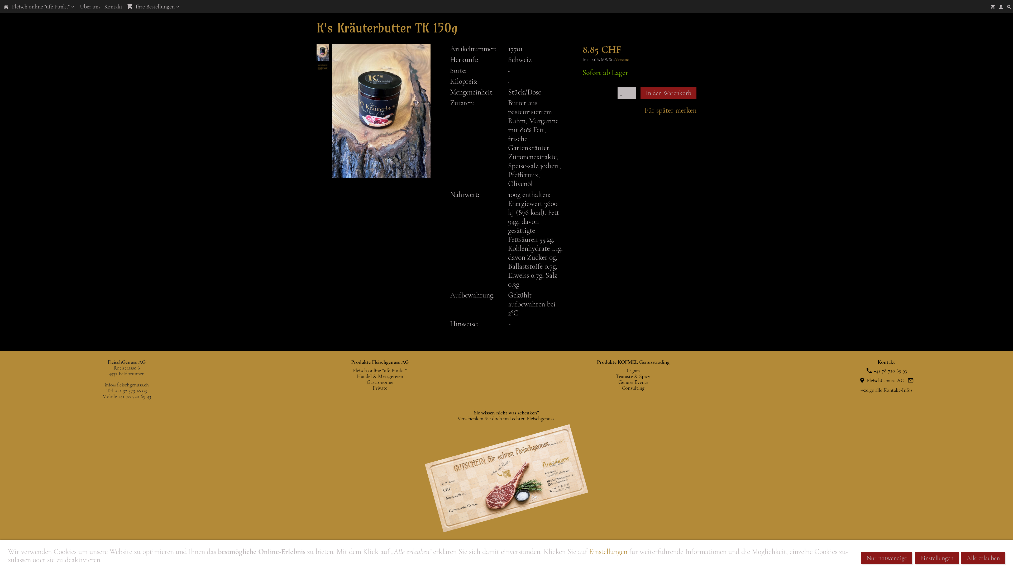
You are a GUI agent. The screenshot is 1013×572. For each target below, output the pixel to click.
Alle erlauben (983, 558)
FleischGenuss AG (885, 380)
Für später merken (670, 110)
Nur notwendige (887, 558)
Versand (622, 59)
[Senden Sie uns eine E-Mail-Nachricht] (910, 380)
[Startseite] (6, 7)
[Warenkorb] (992, 7)
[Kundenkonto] (1001, 7)
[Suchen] (1009, 7)
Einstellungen (608, 551)
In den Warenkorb (668, 93)
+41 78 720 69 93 (890, 371)
